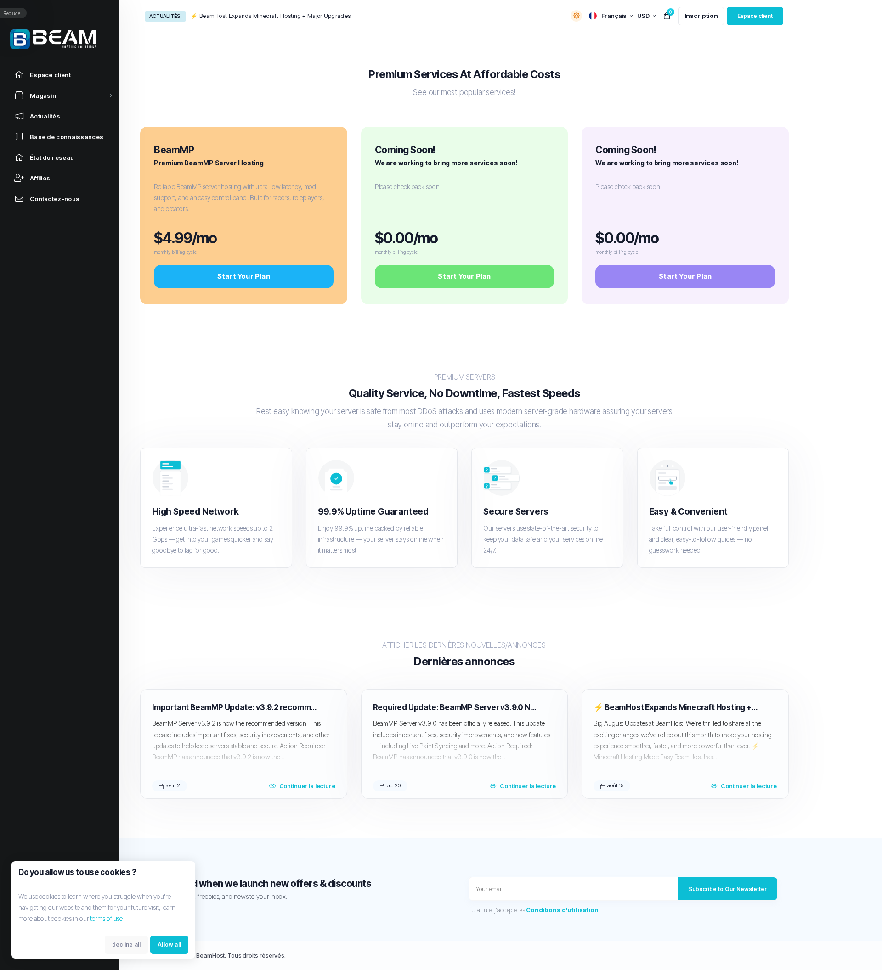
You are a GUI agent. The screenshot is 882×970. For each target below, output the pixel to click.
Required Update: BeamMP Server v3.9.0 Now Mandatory (455, 707)
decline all (126, 944)
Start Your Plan (243, 276)
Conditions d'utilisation (562, 910)
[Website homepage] (59, 39)
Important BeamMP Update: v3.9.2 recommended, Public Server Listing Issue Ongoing (234, 707)
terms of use (106, 918)
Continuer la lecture (307, 786)
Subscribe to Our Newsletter (728, 889)
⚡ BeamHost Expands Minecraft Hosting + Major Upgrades (271, 15)
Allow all (169, 944)
